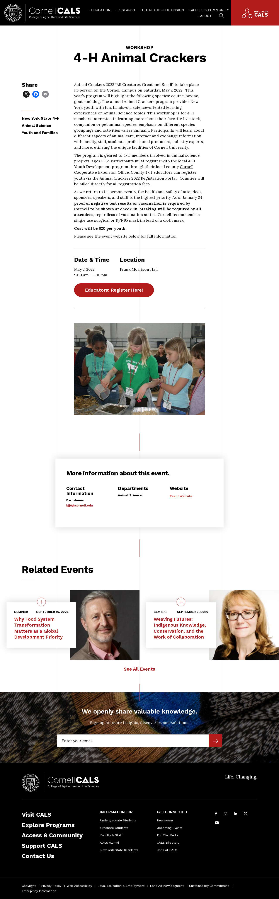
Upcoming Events (169, 827)
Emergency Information (39, 891)
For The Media (167, 835)
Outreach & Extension (163, 10)
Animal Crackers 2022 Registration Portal (138, 178)
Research (126, 10)
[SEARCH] (221, 15)
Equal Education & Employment (121, 885)
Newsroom (165, 820)
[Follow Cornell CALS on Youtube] (217, 823)
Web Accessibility (79, 885)
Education (101, 10)
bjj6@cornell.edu (79, 505)
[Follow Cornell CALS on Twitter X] (245, 814)
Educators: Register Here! (114, 290)
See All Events (139, 669)
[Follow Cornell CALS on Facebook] (216, 814)
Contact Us (38, 856)
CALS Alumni (109, 842)
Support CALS (42, 845)
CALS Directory (168, 842)
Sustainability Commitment (209, 885)
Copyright (29, 885)
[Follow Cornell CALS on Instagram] (225, 814)
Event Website (181, 496)
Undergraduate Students (118, 820)
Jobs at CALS (167, 850)
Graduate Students (114, 827)
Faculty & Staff (111, 835)
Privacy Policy (51, 885)
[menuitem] (99, 10)
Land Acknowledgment (167, 885)
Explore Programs (48, 825)
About (205, 16)
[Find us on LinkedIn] (235, 814)
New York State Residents (119, 850)
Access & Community (210, 10)
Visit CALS (36, 814)
